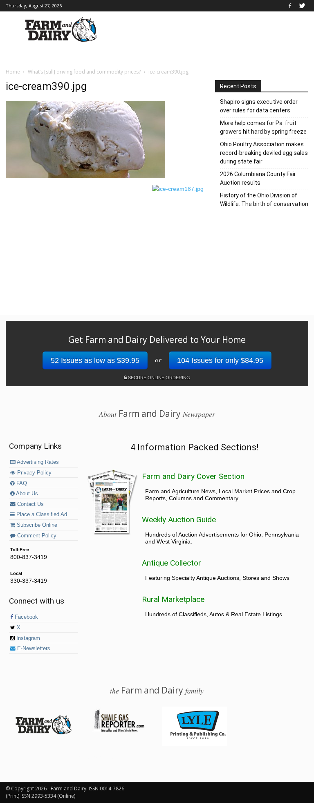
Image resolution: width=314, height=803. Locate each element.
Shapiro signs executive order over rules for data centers (259, 106)
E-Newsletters (33, 648)
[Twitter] (302, 6)
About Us (26, 494)
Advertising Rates (37, 462)
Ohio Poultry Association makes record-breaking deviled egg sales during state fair (264, 153)
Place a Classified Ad (41, 514)
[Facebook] (290, 6)
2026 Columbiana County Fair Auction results (258, 178)
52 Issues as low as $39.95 (95, 360)
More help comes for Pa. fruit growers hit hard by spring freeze (263, 127)
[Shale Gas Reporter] (119, 730)
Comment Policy (36, 536)
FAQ (21, 483)
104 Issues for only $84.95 (220, 360)
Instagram (27, 638)
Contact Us (30, 504)
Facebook (25, 617)
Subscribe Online (36, 525)
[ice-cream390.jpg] (85, 176)
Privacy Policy (34, 473)
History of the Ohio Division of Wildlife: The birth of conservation (264, 199)
